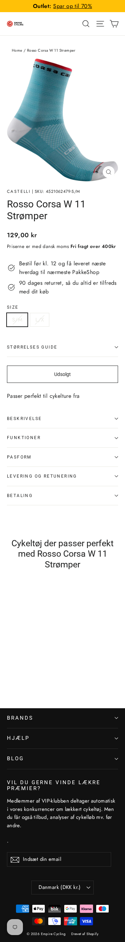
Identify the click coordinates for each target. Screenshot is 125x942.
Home (17, 50)
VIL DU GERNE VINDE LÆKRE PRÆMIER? (54, 785)
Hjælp (18, 738)
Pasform (19, 457)
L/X (39, 320)
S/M (17, 320)
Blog (15, 758)
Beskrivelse (24, 418)
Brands (20, 718)
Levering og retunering (42, 476)
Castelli (19, 191)
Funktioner (24, 437)
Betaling (20, 495)
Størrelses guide (32, 347)
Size (13, 307)
